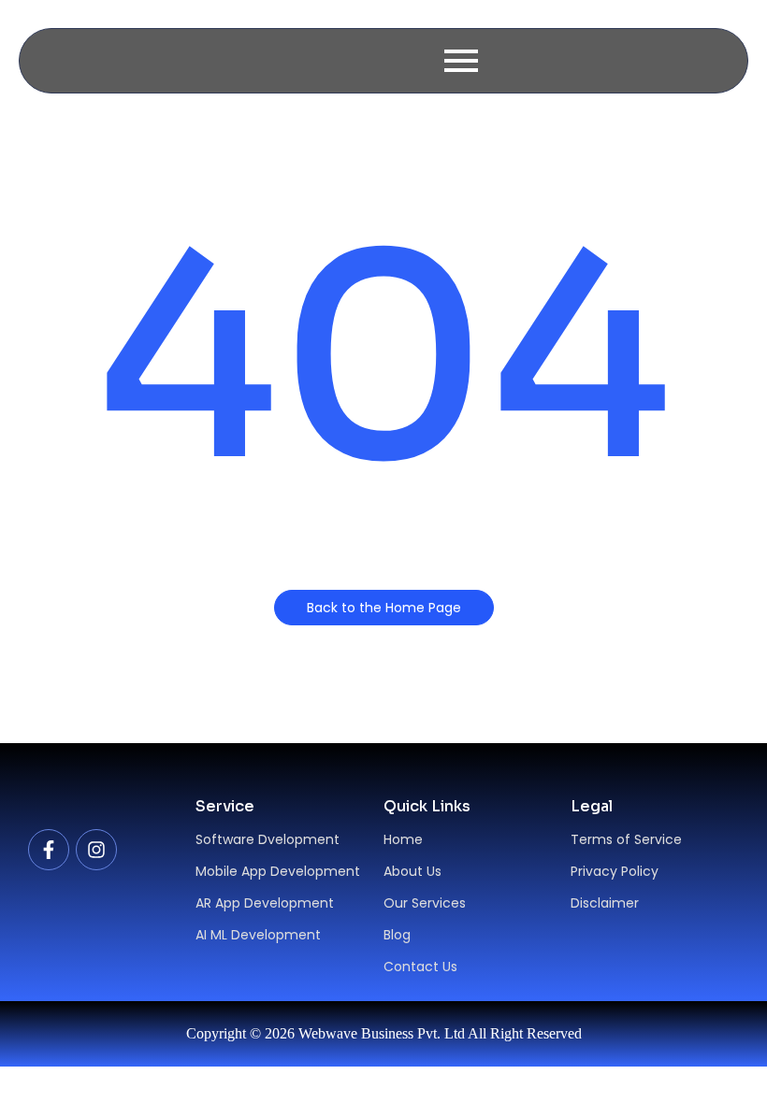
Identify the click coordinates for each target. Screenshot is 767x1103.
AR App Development (264, 903)
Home (403, 839)
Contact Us (420, 966)
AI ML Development (258, 934)
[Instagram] (96, 849)
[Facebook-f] (48, 849)
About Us (412, 871)
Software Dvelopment (267, 839)
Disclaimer (605, 903)
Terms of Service (626, 839)
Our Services (425, 903)
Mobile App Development (277, 871)
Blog (397, 934)
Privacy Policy (614, 871)
